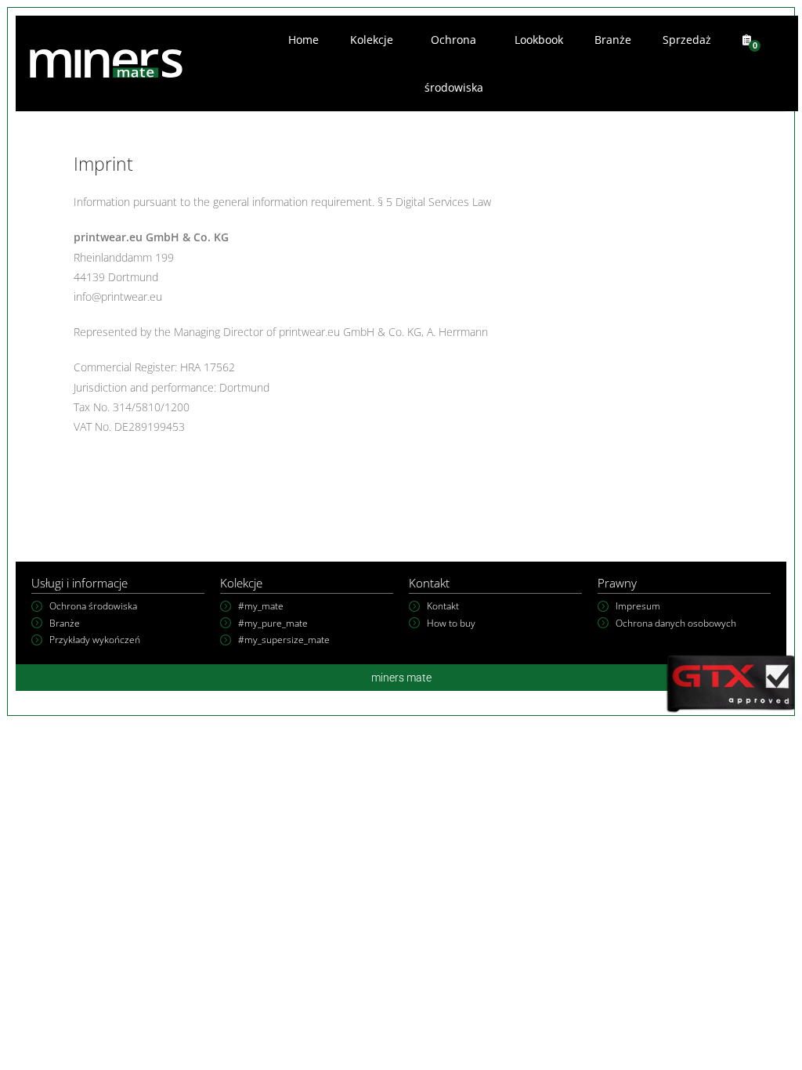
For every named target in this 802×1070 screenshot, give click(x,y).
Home (303, 39)
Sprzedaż (687, 39)
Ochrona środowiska (453, 63)
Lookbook (539, 39)
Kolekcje (371, 39)
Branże (612, 39)
